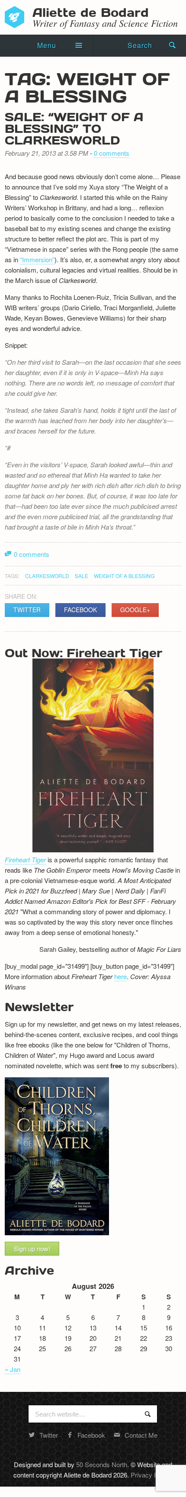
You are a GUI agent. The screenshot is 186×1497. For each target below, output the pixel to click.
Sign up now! (32, 1248)
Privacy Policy (151, 1474)
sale (81, 575)
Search (140, 45)
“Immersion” (37, 259)
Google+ (135, 609)
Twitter (27, 609)
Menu (46, 45)
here (120, 976)
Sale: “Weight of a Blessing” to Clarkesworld (74, 128)
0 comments (111, 152)
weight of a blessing (124, 575)
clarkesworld (47, 575)
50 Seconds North (101, 1464)
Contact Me (141, 1434)
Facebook (80, 609)
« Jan (12, 1369)
